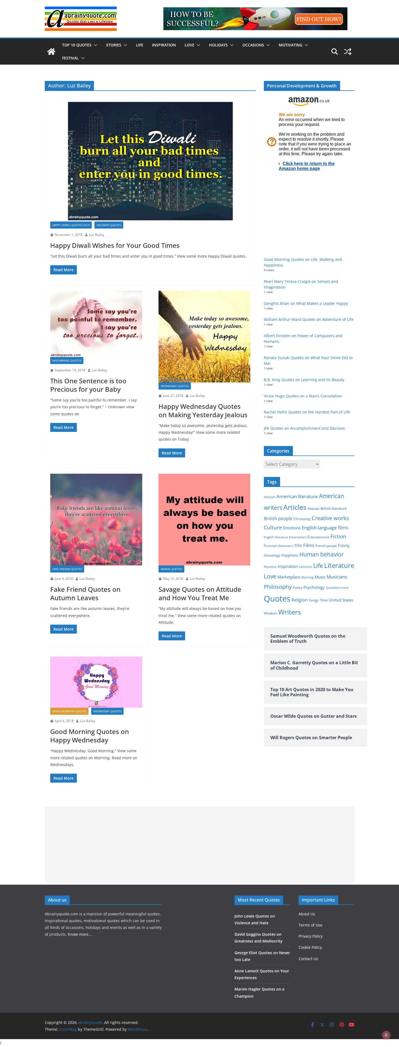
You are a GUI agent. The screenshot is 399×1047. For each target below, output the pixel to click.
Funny (344, 545)
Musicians (337, 577)
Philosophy (278, 586)
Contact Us (308, 958)
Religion (300, 600)
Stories (113, 45)
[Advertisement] (199, 844)
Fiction (338, 536)
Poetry (297, 587)
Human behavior (321, 554)
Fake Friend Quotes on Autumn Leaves (85, 593)
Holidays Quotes (109, 225)
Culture (273, 527)
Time (324, 600)
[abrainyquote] (51, 51)
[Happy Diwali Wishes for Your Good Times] (150, 161)
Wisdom (270, 613)
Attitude (313, 508)
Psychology (314, 587)
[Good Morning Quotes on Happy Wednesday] (96, 682)
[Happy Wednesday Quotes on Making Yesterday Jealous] (205, 337)
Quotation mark (337, 588)
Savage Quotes (171, 569)
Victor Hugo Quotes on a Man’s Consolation (303, 395)
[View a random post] (347, 51)
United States (341, 600)
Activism (270, 497)
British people (278, 518)
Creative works (330, 518)
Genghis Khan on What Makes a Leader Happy (306, 303)
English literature (276, 537)
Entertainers (297, 537)
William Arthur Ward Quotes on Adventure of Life (308, 319)
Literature (339, 565)
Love (189, 45)
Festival (70, 58)
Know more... (80, 934)
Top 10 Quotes (76, 45)
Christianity (302, 519)
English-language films (325, 527)
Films (308, 545)
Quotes (277, 598)
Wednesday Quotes (175, 386)
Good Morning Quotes (69, 711)
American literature (297, 496)
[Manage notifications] (386, 1035)
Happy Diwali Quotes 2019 (71, 225)
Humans (270, 566)
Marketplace (288, 577)
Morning (307, 577)
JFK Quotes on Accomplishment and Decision (304, 428)
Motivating (290, 45)
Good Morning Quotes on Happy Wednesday (89, 735)
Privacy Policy (311, 936)
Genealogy (272, 555)
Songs (314, 600)
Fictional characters (278, 545)
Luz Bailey (96, 234)
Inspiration (164, 45)
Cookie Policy (310, 947)
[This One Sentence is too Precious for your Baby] (96, 324)
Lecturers (305, 567)
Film (298, 545)
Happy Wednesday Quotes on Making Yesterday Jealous (203, 410)
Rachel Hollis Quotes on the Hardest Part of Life (307, 412)
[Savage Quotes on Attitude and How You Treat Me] (205, 520)
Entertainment (318, 537)
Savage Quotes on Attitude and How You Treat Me (200, 593)
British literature (334, 508)
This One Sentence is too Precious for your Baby (88, 385)
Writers (289, 611)
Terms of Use (310, 925)
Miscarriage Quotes (66, 360)
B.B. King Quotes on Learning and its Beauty (304, 379)
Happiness (289, 555)
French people (326, 546)
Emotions (292, 527)
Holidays (218, 45)
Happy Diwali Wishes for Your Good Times (115, 245)
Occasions (253, 45)
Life (139, 45)
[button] (94, 45)
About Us (307, 913)
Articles (294, 507)
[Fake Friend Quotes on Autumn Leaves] (96, 520)
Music (320, 577)
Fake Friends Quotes (67, 569)
